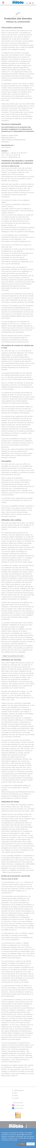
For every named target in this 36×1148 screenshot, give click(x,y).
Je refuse (21, 1144)
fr (27, 3)
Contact (16, 1098)
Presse (15, 1095)
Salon (15, 1093)
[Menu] (3, 2)
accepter (31, 1144)
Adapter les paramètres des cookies (13, 656)
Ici (23, 1134)
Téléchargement (18, 1090)
